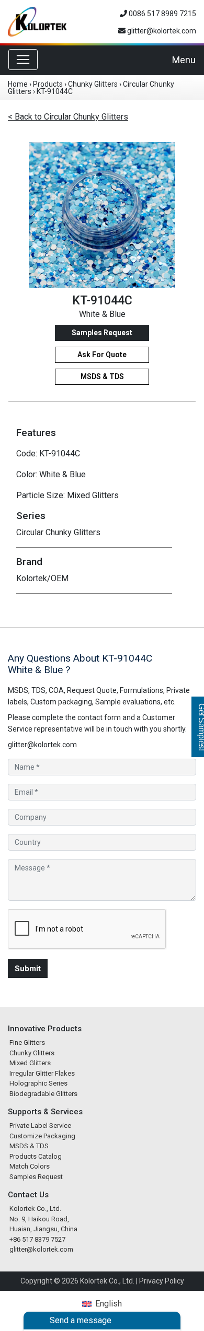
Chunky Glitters (93, 84)
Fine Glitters (27, 1042)
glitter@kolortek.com (161, 31)
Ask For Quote (102, 354)
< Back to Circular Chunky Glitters (68, 117)
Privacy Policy (161, 1281)
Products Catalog (35, 1156)
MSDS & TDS (102, 376)
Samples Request (102, 332)
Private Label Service (40, 1125)
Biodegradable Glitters (43, 1094)
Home (18, 84)
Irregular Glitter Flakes (42, 1073)
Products (48, 84)
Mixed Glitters (30, 1063)
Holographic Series (38, 1083)
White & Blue (102, 314)
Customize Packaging (42, 1136)
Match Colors (29, 1166)
